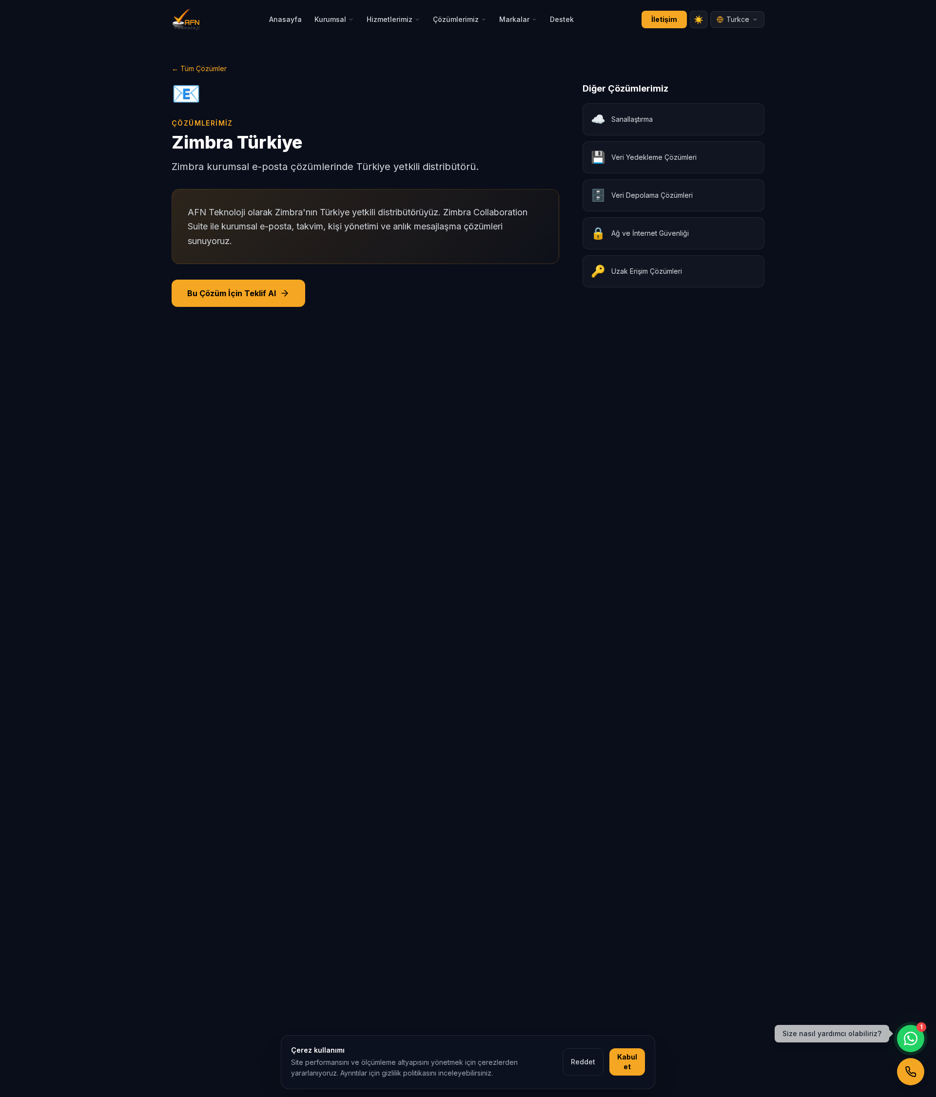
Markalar (514, 19)
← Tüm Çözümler (199, 68)
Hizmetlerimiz (389, 19)
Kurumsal (330, 19)
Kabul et (627, 1062)
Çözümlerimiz (456, 19)
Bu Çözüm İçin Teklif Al (231, 293)
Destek (562, 19)
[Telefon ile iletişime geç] (910, 1071)
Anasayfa (285, 19)
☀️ (698, 19)
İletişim (664, 19)
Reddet (583, 1062)
